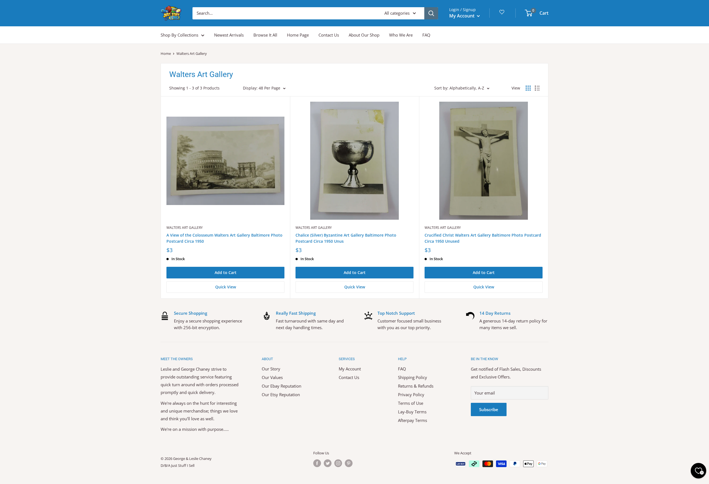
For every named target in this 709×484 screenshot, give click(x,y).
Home (166, 53)
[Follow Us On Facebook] (317, 463)
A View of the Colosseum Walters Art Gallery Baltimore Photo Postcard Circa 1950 (224, 238)
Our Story (271, 369)
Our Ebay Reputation (281, 386)
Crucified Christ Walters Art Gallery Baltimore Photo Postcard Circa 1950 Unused (483, 238)
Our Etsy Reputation (281, 394)
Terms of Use (410, 403)
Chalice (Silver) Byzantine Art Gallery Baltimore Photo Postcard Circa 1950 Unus (346, 238)
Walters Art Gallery (184, 227)
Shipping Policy (412, 377)
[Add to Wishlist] (285, 100)
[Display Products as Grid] (528, 88)
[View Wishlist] (502, 14)
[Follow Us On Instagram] (338, 463)
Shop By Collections (179, 35)
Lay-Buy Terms (412, 411)
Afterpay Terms (412, 420)
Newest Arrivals (229, 35)
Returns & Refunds (415, 386)
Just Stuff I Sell (182, 465)
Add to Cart (226, 272)
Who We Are (401, 35)
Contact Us (328, 35)
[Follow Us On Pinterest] (349, 463)
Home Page (298, 35)
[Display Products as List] (537, 88)
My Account (462, 16)
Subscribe (488, 409)
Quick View (225, 287)
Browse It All (265, 35)
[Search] (431, 13)
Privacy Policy (411, 394)
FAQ (426, 35)
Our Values (272, 377)
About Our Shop (364, 35)
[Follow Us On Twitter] (328, 463)
